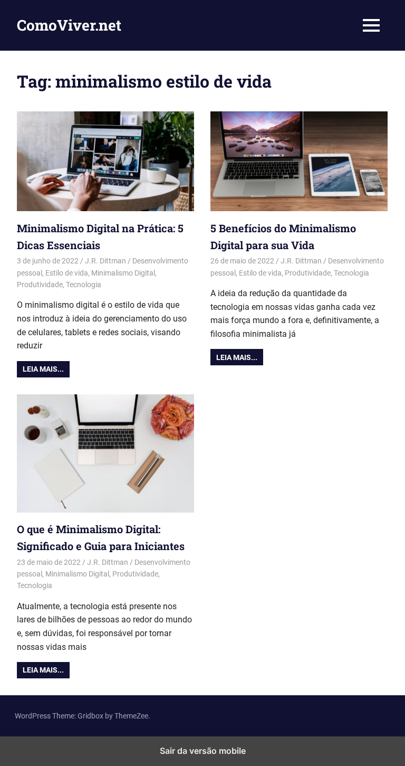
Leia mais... (43, 369)
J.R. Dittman (105, 261)
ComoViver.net (69, 25)
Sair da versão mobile (203, 750)
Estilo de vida (66, 273)
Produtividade (40, 284)
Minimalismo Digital (123, 273)
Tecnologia (83, 284)
